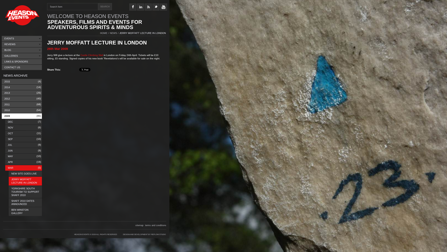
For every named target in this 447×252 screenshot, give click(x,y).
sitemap (139, 225)
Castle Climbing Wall (91, 55)
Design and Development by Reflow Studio (144, 234)
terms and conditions (155, 225)
